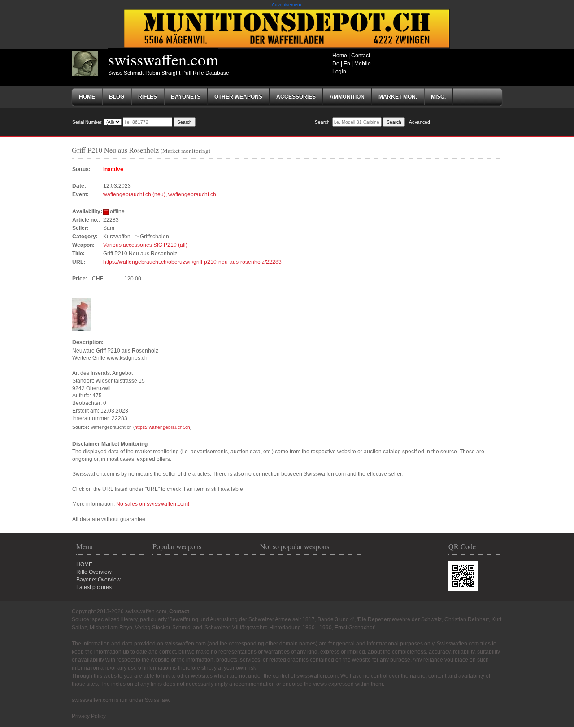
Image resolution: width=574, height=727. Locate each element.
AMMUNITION (347, 97)
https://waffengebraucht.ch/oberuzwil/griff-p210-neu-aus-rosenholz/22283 (192, 262)
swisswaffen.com (163, 59)
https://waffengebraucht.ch (162, 427)
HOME (84, 564)
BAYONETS (185, 97)
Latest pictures (94, 587)
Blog (116, 97)
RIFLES (147, 97)
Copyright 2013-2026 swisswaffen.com (119, 611)
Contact (360, 55)
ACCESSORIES (296, 97)
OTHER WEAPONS (238, 97)
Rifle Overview (94, 572)
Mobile (362, 63)
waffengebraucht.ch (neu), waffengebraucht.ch (159, 194)
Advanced (419, 122)
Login (339, 72)
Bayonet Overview (98, 579)
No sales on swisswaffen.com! (152, 504)
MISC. (438, 97)
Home (339, 55)
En (347, 63)
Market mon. (397, 97)
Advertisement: (287, 4)
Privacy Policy (89, 716)
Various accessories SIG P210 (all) (145, 245)
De (335, 63)
